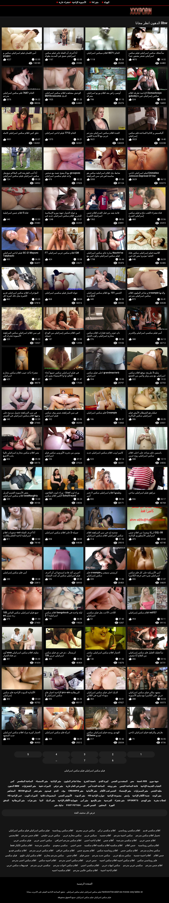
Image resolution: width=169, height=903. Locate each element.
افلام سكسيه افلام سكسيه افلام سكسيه (103, 845)
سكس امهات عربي (111, 865)
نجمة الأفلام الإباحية (141, 795)
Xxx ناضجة (142, 781)
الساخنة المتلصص (25, 781)
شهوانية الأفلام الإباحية (68, 800)
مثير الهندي (146, 800)
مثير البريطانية (18, 800)
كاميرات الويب (31, 795)
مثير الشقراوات (29, 786)
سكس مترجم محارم (54, 855)
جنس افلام (130, 845)
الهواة (106, 2)
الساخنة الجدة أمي (96, 786)
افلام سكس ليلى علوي (30, 855)
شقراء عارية (64, 2)
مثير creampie (75, 791)
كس (12, 781)
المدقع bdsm (24, 791)
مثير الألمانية (91, 791)
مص (132, 781)
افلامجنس (13, 835)
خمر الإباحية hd (15, 795)
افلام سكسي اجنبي (90, 865)
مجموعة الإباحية (114, 795)
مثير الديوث (80, 795)
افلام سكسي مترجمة (126, 840)
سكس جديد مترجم (101, 855)
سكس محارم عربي (72, 835)
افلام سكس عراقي (65, 850)
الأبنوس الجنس (65, 795)
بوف (63, 791)
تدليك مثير (58, 805)
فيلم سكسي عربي (22, 840)
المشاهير (11, 791)
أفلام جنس (108, 840)
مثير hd (95, 2)
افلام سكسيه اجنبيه (61, 870)
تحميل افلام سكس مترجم (147, 835)
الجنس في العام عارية (75, 786)
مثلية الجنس (156, 791)
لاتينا (41, 800)
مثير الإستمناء (125, 791)
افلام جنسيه (105, 835)
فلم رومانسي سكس (147, 860)
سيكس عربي (90, 835)
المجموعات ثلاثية (48, 795)
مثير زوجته (112, 786)
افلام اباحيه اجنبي (92, 840)
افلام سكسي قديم (151, 830)
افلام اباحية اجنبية (109, 870)
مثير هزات (32, 800)
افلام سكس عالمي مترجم (85, 870)
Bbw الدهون (13, 786)
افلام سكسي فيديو (18, 850)
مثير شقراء (120, 800)
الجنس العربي (89, 805)
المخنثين (102, 805)
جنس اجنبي (76, 845)
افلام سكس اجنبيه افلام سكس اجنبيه (117, 860)
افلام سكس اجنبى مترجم (24, 860)
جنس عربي (91, 860)
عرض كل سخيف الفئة (84, 812)
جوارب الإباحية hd (96, 795)
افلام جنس (72, 855)
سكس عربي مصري (85, 830)
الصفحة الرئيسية (84, 883)
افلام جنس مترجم (29, 835)
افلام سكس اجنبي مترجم (71, 860)
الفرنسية (108, 800)
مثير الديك (50, 800)
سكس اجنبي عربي (43, 840)
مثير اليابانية (56, 781)
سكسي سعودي (60, 845)
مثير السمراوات (141, 791)
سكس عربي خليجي (50, 835)
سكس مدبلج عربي (122, 855)
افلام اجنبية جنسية (142, 855)
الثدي (56, 791)
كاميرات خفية (45, 786)
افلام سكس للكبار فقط (21, 845)
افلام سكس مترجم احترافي (68, 840)
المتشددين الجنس (119, 781)
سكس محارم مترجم (150, 850)
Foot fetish (73, 805)
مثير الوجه (156, 795)
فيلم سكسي (11, 855)
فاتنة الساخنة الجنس (128, 786)
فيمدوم (48, 791)
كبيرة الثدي (103, 781)
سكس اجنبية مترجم (123, 835)
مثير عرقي (58, 786)
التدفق (6, 800)
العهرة (112, 805)
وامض (127, 795)
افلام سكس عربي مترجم (41, 850)
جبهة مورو (154, 781)
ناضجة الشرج (90, 781)
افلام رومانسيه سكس (107, 850)
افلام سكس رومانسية (62, 830)
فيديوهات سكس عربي (17, 865)
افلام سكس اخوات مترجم (65, 865)
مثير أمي (84, 800)
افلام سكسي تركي (107, 830)
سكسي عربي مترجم (133, 865)
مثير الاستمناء (42, 781)
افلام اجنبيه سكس (47, 860)
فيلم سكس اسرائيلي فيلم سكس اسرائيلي (84, 770)
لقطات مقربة (160, 800)
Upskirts (132, 800)
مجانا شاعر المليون (72, 781)
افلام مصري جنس (85, 850)
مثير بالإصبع (96, 800)
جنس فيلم (84, 855)
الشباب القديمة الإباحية (151, 786)
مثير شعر (38, 791)
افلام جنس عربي (147, 840)
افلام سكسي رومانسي (129, 830)
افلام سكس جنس (129, 850)
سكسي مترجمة (42, 845)
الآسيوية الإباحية (79, 2)
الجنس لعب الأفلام (108, 791)
